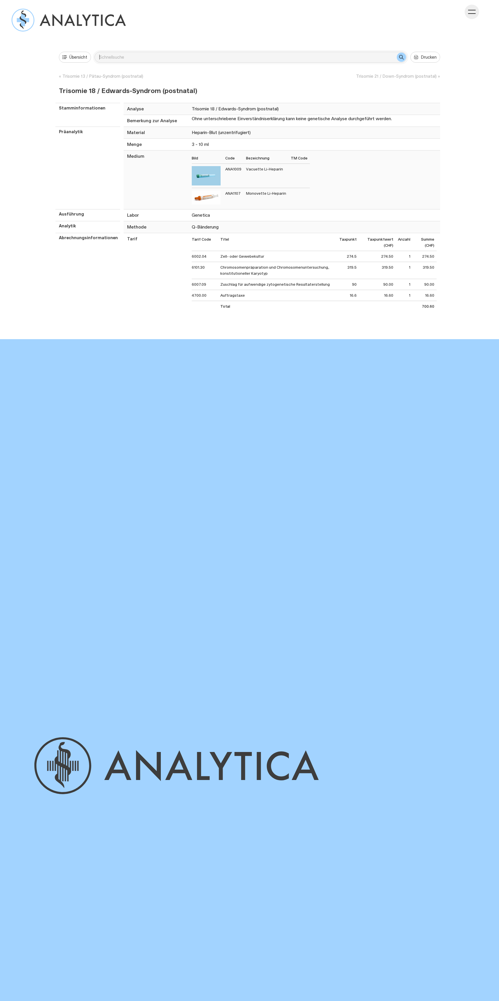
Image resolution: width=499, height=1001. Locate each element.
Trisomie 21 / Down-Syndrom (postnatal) (396, 76)
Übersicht (78, 57)
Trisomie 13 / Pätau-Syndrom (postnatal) (102, 76)
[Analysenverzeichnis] (69, 20)
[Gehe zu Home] (193, 765)
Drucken (429, 57)
